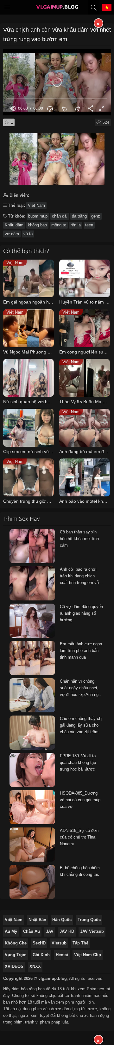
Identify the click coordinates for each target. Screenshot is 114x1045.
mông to (58, 225)
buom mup (38, 216)
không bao (37, 225)
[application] (57, 82)
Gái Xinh (41, 954)
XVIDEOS (14, 966)
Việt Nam (36, 205)
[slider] (57, 98)
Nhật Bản (37, 919)
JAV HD (67, 931)
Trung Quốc (89, 919)
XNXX (35, 966)
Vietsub (59, 943)
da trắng (79, 216)
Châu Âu (31, 931)
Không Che (16, 943)
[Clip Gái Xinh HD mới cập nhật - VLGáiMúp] (57, 8)
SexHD (39, 943)
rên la (76, 225)
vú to (28, 233)
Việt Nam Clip (87, 954)
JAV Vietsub (92, 931)
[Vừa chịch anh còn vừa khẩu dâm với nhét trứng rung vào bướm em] (57, 157)
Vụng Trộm (16, 954)
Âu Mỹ (11, 931)
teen (89, 225)
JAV (50, 931)
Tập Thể (80, 943)
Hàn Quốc (62, 919)
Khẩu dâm (14, 225)
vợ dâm (12, 233)
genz (95, 216)
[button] (57, 82)
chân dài (59, 216)
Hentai (62, 954)
